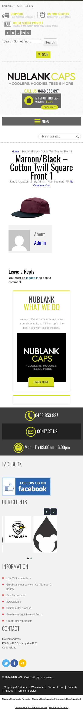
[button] (47, 511)
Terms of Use (55, 687)
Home (15, 151)
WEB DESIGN (76, 708)
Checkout (50, 107)
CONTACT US (47, 431)
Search (77, 136)
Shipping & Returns (15, 687)
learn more (41, 382)
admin (40, 242)
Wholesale (37, 687)
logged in (32, 277)
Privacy (8, 690)
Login (43, 54)
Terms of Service (27, 690)
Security (72, 687)
